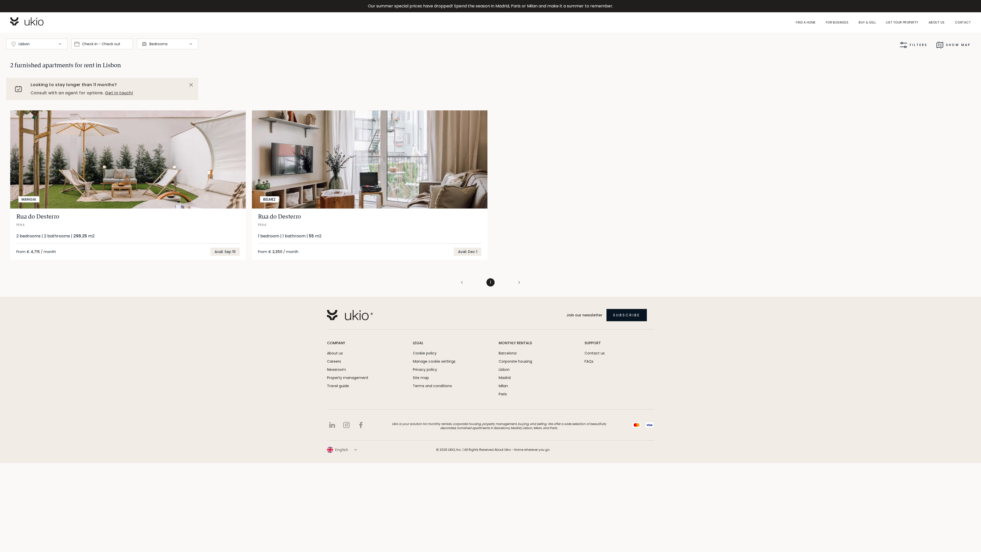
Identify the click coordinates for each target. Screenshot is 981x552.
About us (937, 22)
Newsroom (336, 369)
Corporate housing (515, 361)
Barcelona (508, 353)
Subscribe (626, 315)
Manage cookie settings (434, 361)
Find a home (805, 22)
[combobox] (36, 44)
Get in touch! (119, 93)
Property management (347, 377)
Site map (421, 377)
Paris (503, 394)
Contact (963, 22)
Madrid (505, 377)
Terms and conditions (432, 385)
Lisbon (504, 369)
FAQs (589, 361)
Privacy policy (425, 369)
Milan (503, 385)
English (341, 449)
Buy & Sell (867, 22)
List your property (902, 22)
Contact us (595, 353)
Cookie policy (425, 353)
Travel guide (338, 385)
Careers (334, 361)
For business (837, 22)
